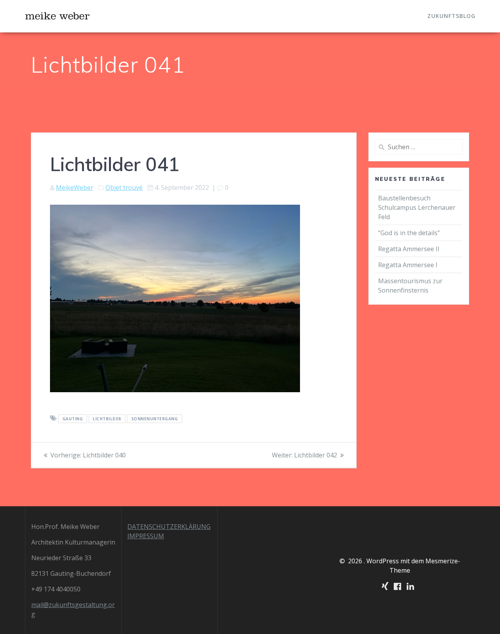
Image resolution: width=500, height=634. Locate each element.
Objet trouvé (124, 187)
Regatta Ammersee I (408, 265)
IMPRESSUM (145, 536)
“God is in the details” (409, 233)
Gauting (72, 418)
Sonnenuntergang (154, 418)
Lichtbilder (107, 418)
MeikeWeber (74, 187)
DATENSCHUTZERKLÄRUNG (169, 526)
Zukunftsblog (451, 16)
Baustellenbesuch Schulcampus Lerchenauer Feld (416, 207)
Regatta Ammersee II (408, 249)
